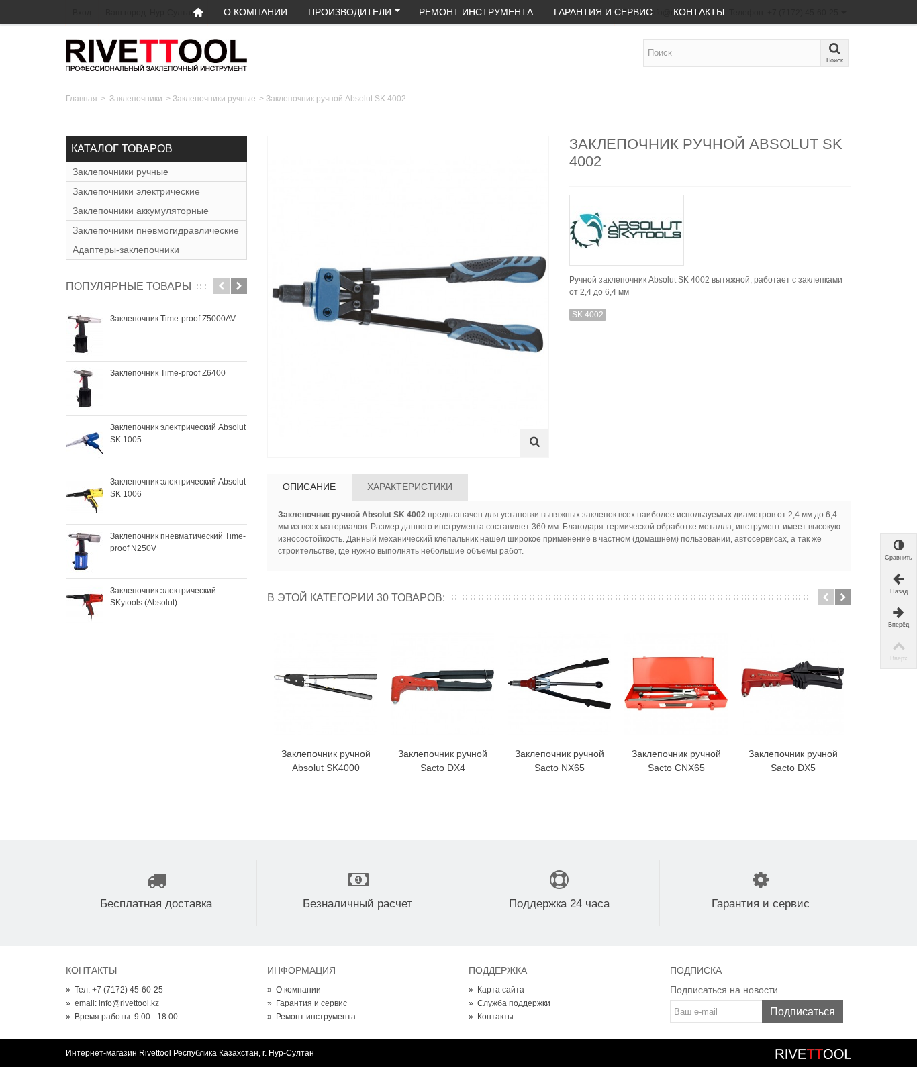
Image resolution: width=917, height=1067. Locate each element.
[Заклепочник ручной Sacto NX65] (559, 684)
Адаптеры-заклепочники (126, 249)
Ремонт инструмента (476, 12)
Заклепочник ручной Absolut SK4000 (326, 760)
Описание (309, 486)
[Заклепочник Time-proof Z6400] (84, 388)
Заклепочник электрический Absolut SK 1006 (178, 488)
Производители (349, 12)
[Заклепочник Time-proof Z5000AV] (84, 334)
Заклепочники (135, 98)
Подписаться (802, 1011)
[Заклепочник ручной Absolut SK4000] (325, 684)
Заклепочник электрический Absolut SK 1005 (178, 433)
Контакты (698, 12)
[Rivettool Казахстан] (156, 54)
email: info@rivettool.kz (112, 1003)
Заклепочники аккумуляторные (141, 210)
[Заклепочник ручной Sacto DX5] (792, 684)
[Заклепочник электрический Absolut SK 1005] (84, 442)
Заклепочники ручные (214, 98)
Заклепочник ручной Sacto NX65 (559, 760)
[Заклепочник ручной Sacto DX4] (442, 684)
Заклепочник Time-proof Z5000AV (173, 318)
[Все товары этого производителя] (710, 226)
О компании (255, 12)
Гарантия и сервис (603, 12)
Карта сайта (496, 990)
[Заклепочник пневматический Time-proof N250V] (84, 551)
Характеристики (409, 486)
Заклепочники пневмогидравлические (156, 230)
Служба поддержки (509, 1003)
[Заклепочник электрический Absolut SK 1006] (84, 497)
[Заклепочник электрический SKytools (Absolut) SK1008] (84, 606)
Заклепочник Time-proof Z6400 (168, 373)
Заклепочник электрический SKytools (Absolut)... (163, 596)
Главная (81, 98)
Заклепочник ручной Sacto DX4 (442, 760)
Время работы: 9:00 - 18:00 (122, 1016)
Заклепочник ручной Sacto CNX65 (676, 760)
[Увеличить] (534, 443)
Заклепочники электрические (136, 191)
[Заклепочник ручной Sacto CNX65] (676, 684)
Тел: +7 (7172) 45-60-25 (114, 990)
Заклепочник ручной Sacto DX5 (793, 760)
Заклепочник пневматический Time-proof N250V (178, 542)
